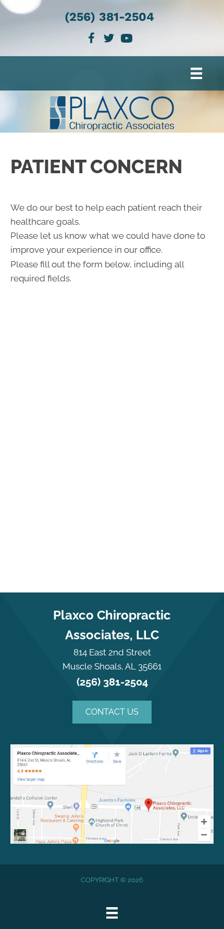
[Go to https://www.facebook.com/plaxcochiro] (91, 39)
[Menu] (196, 73)
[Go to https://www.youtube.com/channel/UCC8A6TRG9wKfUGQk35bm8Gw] (126, 39)
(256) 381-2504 (109, 17)
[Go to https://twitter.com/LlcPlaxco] (109, 39)
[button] (112, 712)
